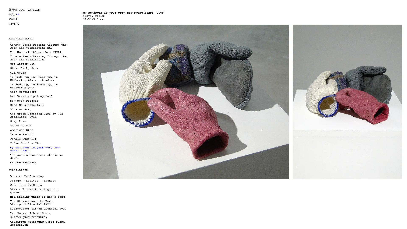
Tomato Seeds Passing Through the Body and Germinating (38, 58)
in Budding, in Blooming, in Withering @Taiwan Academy (34, 79)
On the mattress (23, 162)
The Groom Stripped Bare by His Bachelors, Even (36, 116)
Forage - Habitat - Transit (33, 180)
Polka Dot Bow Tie (25, 143)
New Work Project (24, 100)
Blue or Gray (20, 109)
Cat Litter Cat (22, 64)
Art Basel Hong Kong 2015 (31, 96)
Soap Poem (18, 121)
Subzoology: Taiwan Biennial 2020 (38, 208)
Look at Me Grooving (27, 176)
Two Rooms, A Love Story (30, 213)
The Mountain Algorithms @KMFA (35, 52)
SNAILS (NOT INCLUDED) (28, 217)
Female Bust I (21, 134)
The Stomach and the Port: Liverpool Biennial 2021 (32, 203)
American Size (21, 130)
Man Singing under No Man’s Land (37, 196)
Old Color (18, 72)
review (13, 24)
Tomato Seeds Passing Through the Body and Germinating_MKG (38, 46)
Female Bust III (23, 139)
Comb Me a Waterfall (27, 105)
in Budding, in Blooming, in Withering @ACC (34, 86)
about (12, 19)
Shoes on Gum (20, 125)
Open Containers (23, 92)
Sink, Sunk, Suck (24, 68)
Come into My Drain (26, 185)
